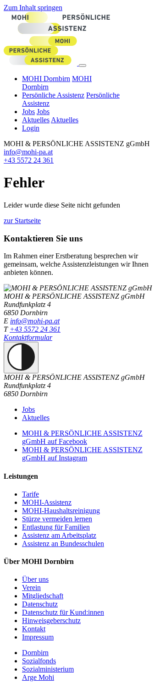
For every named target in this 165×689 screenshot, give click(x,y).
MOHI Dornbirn (46, 78)
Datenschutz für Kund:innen (63, 612)
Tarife (30, 494)
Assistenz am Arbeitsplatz (59, 535)
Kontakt (33, 629)
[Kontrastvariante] (21, 357)
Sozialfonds (39, 661)
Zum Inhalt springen (33, 7)
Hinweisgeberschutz (51, 620)
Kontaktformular (28, 337)
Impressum (38, 637)
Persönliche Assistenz (53, 95)
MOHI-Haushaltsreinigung (61, 510)
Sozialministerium (48, 669)
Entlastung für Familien (56, 527)
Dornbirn (35, 652)
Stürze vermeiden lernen (57, 519)
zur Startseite (22, 220)
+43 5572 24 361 (29, 160)
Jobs (28, 111)
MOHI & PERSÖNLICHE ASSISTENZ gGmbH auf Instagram (82, 454)
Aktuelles (36, 120)
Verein (31, 587)
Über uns (35, 579)
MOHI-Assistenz (47, 502)
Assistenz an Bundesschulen (63, 543)
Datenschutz (40, 604)
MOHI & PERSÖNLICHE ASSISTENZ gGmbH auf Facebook (82, 437)
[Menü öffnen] (82, 65)
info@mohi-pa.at (28, 152)
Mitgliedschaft (42, 596)
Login (30, 128)
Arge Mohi (38, 677)
